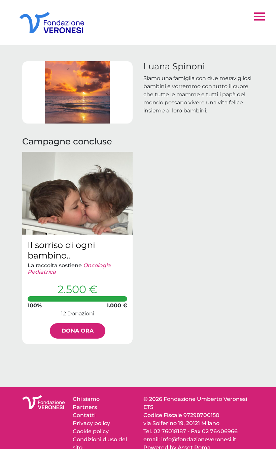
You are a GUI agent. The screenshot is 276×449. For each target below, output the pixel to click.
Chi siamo (86, 399)
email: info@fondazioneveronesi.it (189, 439)
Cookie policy (91, 431)
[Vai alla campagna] (77, 193)
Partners (85, 407)
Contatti (84, 415)
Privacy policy (91, 423)
